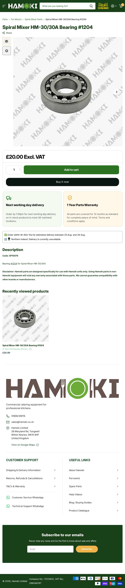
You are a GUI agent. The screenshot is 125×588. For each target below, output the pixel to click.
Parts (5, 19)
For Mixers (16, 19)
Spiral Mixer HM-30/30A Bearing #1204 (23, 345)
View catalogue (4, 6)
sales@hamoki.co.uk (22, 421)
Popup (30, 349)
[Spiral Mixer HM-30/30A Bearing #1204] (25, 318)
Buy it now (62, 181)
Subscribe (86, 549)
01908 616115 (18, 416)
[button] (116, 91)
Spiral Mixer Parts (33, 19)
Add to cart (71, 169)
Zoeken (91, 6)
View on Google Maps (23, 444)
